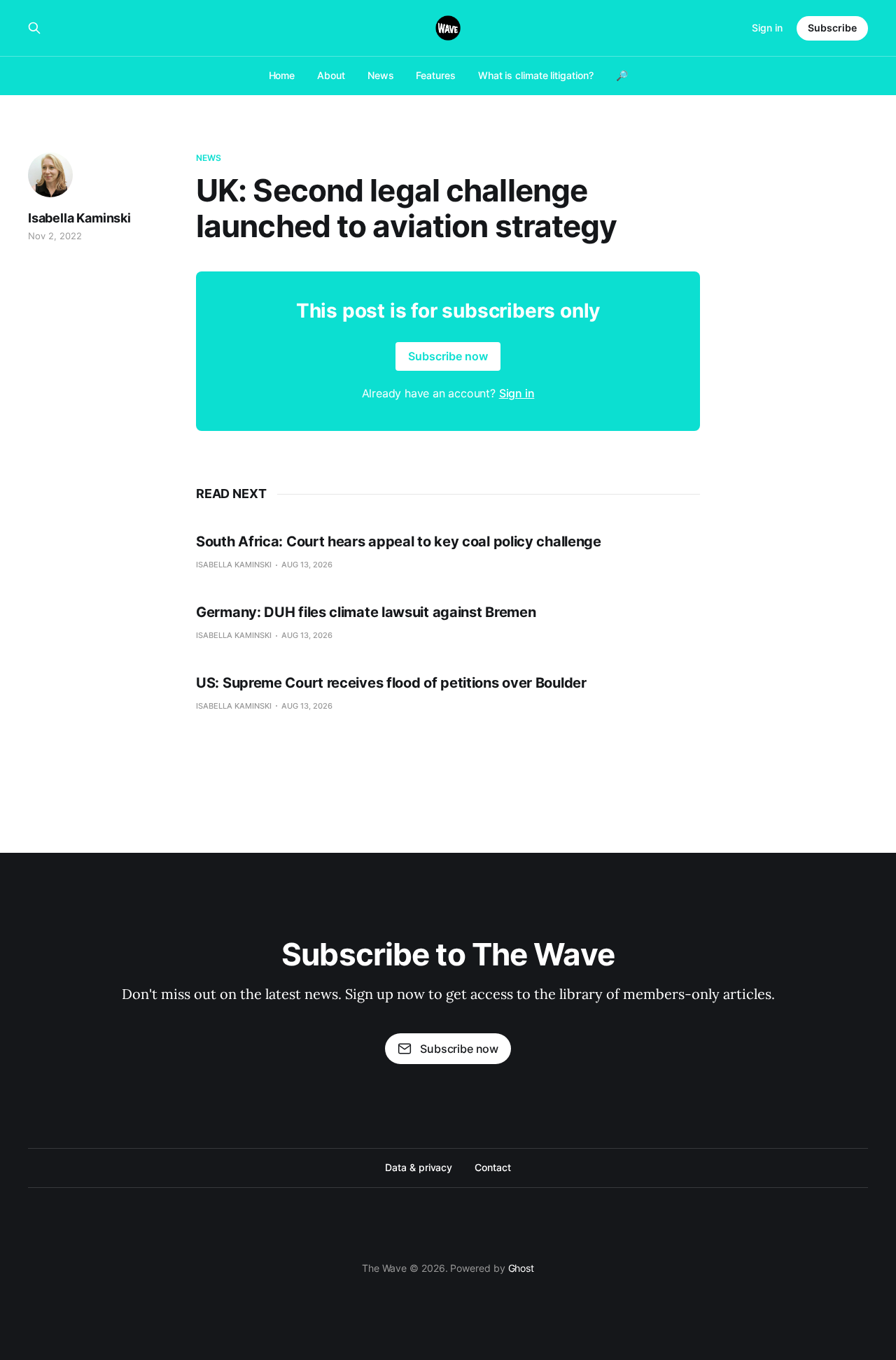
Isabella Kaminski (79, 218)
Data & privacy (418, 1167)
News (381, 75)
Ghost (521, 1268)
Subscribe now (448, 356)
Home (282, 75)
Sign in (767, 28)
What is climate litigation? (536, 75)
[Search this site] (34, 27)
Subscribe (832, 28)
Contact (492, 1167)
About (331, 75)
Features (435, 75)
